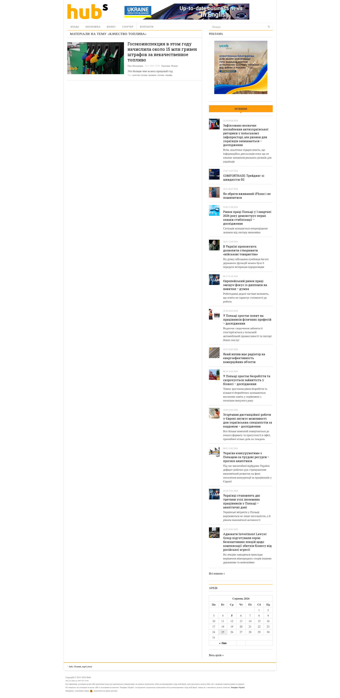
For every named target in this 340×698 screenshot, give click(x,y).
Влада (74, 26)
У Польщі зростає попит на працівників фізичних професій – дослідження (247, 319)
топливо (160, 75)
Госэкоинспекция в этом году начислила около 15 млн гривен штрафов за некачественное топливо (162, 52)
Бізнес (111, 26)
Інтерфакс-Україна (237, 687)
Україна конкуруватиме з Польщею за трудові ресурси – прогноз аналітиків (246, 457)
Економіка (93, 26)
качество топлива (140, 75)
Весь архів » (216, 655)
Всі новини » (217, 573)
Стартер (127, 26)
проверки (152, 75)
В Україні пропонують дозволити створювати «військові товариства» (240, 250)
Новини (174, 65)
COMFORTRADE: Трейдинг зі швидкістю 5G (243, 177)
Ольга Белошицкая (135, 65)
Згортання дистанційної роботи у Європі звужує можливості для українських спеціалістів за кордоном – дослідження (247, 420)
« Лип (222, 643)
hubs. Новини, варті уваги (87, 12)
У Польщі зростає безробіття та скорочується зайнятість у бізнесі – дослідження (246, 380)
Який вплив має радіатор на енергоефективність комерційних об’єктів (244, 358)
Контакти (146, 26)
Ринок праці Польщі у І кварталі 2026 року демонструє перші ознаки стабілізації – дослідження (247, 217)
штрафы (168, 75)
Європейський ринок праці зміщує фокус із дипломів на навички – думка (245, 285)
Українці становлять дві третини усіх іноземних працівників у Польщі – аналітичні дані (241, 501)
